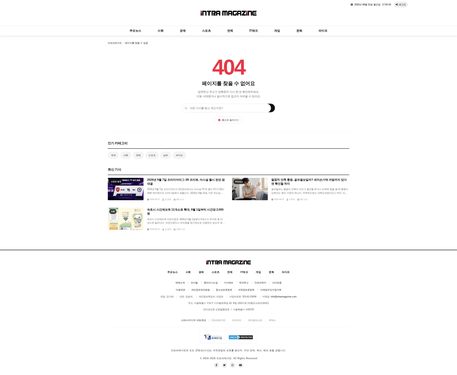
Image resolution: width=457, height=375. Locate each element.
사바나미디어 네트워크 (193, 320)
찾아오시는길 (211, 282)
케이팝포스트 (255, 320)
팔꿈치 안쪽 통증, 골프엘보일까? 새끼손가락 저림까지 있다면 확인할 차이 (309, 181)
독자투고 (243, 282)
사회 (161, 30)
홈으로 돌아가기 (230, 120)
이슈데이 (236, 320)
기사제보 (228, 282)
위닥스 (272, 320)
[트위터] (224, 365)
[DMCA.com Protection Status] (240, 337)
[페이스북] (216, 365)
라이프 (323, 30)
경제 (183, 30)
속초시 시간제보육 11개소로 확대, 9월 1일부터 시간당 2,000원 (185, 211)
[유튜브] (240, 365)
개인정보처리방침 (200, 289)
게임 (277, 30)
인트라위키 (260, 282)
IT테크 (253, 30)
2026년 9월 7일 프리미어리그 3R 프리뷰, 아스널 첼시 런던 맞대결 (186, 181)
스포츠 (206, 30)
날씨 (165, 155)
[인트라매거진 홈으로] (229, 14)
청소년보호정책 (224, 289)
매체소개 (180, 282)
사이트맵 (277, 282)
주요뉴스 (135, 30)
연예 (230, 30)
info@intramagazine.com (284, 296)
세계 (113, 155)
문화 (299, 30)
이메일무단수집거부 (270, 289)
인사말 (194, 282)
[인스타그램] (232, 365)
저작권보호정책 (246, 289)
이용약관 (180, 289)
